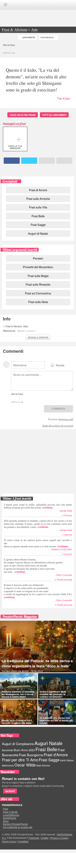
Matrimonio (8, 765)
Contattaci (23, 841)
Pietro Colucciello (64, 574)
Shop (6, 821)
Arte (25, 326)
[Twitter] (29, 160)
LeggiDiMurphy (11, 815)
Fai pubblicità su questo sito (17, 827)
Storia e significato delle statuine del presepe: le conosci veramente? (53, 694)
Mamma (68, 534)
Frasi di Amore (38, 190)
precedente (29, 37)
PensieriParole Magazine (20, 616)
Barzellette (7, 750)
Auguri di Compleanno (18, 743)
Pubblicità (33, 837)
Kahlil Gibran (67, 760)
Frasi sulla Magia (38, 276)
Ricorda (60, 365)
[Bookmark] (64, 160)
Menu (5, 4)
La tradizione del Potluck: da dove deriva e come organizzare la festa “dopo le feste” (37, 663)
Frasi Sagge (38, 225)
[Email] (47, 160)
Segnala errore (38, 337)
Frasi (5, 808)
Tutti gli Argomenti (54, 115)
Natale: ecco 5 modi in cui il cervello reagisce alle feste (17, 722)
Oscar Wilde (25, 765)
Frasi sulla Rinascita (38, 284)
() (38, 506)
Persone (68, 515)
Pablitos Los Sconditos (61, 549)
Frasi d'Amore (56, 754)
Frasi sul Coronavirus (38, 293)
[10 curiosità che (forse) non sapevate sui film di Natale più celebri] (57, 712)
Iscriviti (10, 791)
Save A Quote (10, 811)
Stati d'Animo (43, 765)
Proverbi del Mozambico (38, 267)
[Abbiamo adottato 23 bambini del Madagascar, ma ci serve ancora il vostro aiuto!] (18, 686)
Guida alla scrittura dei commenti (57, 425)
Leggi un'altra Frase (23, 115)
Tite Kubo (63, 98)
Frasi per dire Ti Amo (20, 760)
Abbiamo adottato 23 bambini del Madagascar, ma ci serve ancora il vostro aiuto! (18, 694)
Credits (44, 837)
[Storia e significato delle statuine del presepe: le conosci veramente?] (57, 686)
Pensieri (38, 258)
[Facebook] (12, 160)
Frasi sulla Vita (38, 207)
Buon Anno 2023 (24, 750)
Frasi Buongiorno (31, 755)
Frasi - (38, 4)
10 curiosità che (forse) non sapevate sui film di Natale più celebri (56, 720)
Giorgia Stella (66, 510)
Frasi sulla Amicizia (38, 198)
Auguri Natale (48, 743)
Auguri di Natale (38, 233)
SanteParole (9, 818)
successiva (47, 37)
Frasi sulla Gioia (38, 302)
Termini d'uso (9, 841)
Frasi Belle (38, 216)
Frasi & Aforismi (13, 326)
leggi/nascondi (65, 419)
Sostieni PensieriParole (38, 446)
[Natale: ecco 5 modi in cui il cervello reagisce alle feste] (18, 712)
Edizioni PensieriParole (15, 824)
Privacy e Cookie (59, 837)
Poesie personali (64, 579)
